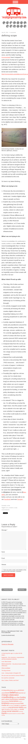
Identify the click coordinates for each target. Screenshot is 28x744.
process (15, 707)
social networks (5, 509)
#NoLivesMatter (6, 668)
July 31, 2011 (5, 32)
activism (21, 690)
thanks (4, 713)
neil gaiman (11, 705)
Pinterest (25, 26)
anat (3, 693)
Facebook (21, 22)
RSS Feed (7, 26)
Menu (14, 2)
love (21, 703)
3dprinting (15, 690)
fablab (15, 697)
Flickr (14, 22)
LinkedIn (11, 26)
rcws (24, 707)
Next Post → (22, 589)
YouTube (7, 22)
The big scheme (6, 670)
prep (10, 707)
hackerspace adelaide (17, 699)
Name (3, 552)
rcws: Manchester (6, 661)
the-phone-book (11, 713)
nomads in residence (20, 705)
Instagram (11, 22)
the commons (18, 713)
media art (5, 705)
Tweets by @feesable (7, 644)
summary (21, 711)
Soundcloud (18, 26)
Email (3, 558)
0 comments (12, 32)
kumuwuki (17, 703)
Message (4, 530)
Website (4, 564)
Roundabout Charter (9, 709)
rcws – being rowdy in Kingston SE (11, 673)
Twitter (25, 22)
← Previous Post (7, 589)
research (11, 507)
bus (16, 693)
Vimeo (4, 22)
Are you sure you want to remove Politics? (13, 675)
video (22, 713)
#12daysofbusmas (7, 690)
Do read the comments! (8, 678)
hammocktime (5, 701)
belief (12, 692)
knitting (12, 703)
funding (23, 697)
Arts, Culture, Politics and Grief (10, 680)
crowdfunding (7, 697)
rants (21, 707)
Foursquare (14, 26)
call (24, 693)
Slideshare (21, 26)
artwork (6, 693)
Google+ (18, 22)
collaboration (13, 695)
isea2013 (20, 701)
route (15, 709)
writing (3, 715)
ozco (7, 507)
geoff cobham (5, 699)
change (5, 695)
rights (3, 709)
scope (15, 507)
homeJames (13, 701)
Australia (4, 505)
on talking (4, 707)
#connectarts (6, 57)
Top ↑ (25, 739)
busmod (21, 693)
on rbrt (8, 505)
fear (18, 697)
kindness (5, 703)
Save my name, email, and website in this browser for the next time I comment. (14, 570)
